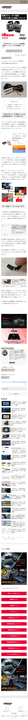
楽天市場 (16, 149)
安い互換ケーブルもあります (13, 108)
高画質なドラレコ (14, 599)
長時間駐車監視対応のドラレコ (14, 642)
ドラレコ (21, 706)
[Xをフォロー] (10, 363)
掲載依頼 (21, 711)
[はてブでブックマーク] (14, 51)
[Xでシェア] (7, 51)
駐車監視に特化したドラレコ (14, 623)
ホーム (7, 706)
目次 (12, 101)
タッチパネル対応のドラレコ (14, 654)
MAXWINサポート (7, 711)
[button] (20, 51)
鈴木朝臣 (13, 63)
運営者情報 (14, 713)
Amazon (16, 146)
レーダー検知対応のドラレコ (14, 636)
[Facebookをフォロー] (12, 363)
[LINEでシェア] (17, 51)
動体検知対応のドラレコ (14, 629)
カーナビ (7, 709)
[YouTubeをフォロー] (14, 363)
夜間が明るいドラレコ (14, 617)
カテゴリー (20, 709)
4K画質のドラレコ (14, 605)
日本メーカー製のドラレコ (14, 593)
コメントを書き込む (14, 393)
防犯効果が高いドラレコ (14, 648)
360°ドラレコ (14, 611)
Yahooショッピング (18, 151)
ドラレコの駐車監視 (7, 57)
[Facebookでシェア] (10, 51)
